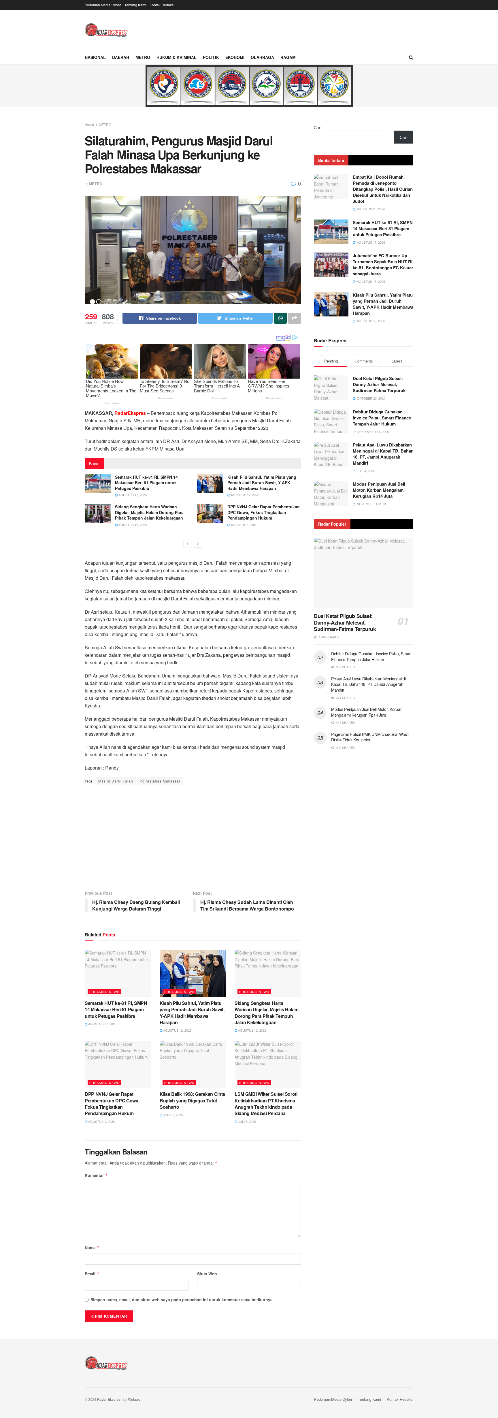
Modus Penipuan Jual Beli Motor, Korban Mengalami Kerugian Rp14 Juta (379, 490)
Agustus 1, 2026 (243, 524)
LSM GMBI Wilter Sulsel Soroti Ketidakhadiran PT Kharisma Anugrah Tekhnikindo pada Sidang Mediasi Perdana (266, 1104)
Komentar (96, 1175)
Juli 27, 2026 (172, 1114)
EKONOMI (234, 57)
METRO (142, 57)
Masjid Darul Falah (115, 780)
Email (92, 1273)
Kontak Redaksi (162, 4)
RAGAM (288, 57)
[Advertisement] (193, 835)
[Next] (198, 544)
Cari (317, 127)
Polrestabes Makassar (160, 780)
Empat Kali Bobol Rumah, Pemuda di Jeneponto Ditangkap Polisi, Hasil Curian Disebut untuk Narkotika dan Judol (383, 189)
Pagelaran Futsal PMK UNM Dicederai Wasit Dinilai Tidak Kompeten (370, 737)
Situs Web (207, 1273)
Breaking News (104, 991)
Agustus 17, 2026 (132, 495)
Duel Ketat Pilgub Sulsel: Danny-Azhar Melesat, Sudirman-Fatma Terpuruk (379, 384)
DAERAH (120, 57)
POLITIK (211, 57)
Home (89, 124)
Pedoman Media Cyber (103, 4)
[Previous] (187, 544)
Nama (92, 1247)
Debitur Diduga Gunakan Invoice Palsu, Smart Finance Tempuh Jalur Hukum (382, 418)
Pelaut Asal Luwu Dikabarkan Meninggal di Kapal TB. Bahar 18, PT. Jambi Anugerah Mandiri (383, 454)
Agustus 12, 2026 (244, 495)
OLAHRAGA (262, 57)
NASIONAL (95, 57)
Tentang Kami (135, 4)
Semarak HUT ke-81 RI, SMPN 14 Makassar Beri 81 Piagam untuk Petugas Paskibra (146, 482)
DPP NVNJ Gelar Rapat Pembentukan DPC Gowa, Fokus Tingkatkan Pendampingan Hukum (263, 512)
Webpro (134, 1399)
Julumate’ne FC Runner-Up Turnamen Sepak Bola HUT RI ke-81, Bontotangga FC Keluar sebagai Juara (383, 264)
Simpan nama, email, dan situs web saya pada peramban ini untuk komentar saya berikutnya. (182, 1299)
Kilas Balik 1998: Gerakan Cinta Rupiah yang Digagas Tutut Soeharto (192, 1100)
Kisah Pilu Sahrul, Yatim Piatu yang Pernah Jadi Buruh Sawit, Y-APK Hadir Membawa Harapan (261, 482)
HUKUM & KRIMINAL (176, 57)
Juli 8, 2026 (246, 1121)
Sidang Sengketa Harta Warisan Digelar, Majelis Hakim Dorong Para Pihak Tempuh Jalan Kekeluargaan (149, 512)
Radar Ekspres (108, 1399)
